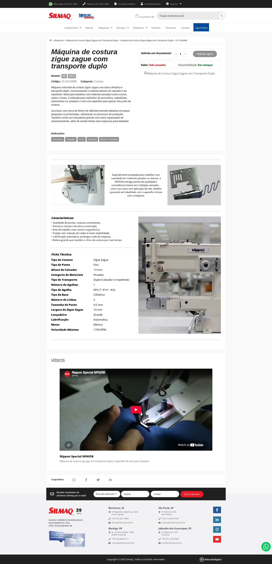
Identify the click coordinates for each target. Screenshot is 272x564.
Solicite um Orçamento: (156, 53)
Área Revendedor (152, 4)
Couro (81, 139)
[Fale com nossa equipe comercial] (266, 546)
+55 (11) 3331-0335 (170, 518)
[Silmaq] (60, 16)
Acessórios (58, 139)
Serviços (121, 27)
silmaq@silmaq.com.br (122, 522)
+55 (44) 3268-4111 (120, 539)
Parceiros (171, 27)
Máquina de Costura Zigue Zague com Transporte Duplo (92, 40)
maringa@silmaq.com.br (123, 543)
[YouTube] (217, 539)
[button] (74, 479)
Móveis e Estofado (109, 139)
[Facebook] (217, 510)
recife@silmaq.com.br (172, 543)
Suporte (174, 4)
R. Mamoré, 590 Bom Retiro (169, 513)
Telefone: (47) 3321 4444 (97, 4)
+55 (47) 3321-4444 (120, 518)
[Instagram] (217, 529)
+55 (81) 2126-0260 (170, 539)
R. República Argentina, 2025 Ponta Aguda (125, 513)
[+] (185, 54)
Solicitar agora (205, 53)
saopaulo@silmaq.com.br (173, 522)
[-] (175, 54)
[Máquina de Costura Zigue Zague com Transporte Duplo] (179, 73)
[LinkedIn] (217, 519)
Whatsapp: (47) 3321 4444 (65, 4)
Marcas (89, 27)
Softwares (138, 27)
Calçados (71, 139)
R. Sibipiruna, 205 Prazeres (170, 533)
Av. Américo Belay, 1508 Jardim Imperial (122, 533)
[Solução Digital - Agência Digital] (211, 559)
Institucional (71, 27)
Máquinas (104, 27)
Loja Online (201, 27)
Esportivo (92, 139)
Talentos (155, 27)
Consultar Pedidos (126, 4)
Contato (185, 27)
